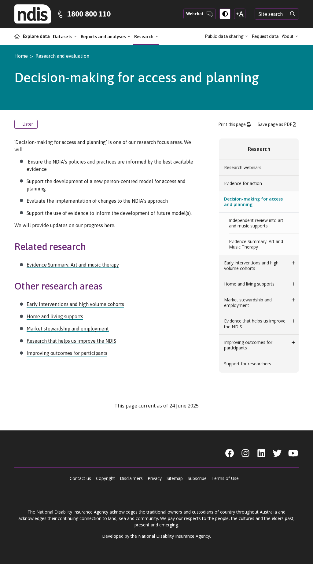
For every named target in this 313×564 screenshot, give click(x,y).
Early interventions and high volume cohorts (75, 304)
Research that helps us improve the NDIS (71, 341)
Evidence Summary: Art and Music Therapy (256, 244)
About (288, 36)
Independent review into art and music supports (256, 223)
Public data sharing (225, 36)
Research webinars (242, 167)
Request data (265, 36)
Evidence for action (243, 183)
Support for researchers (247, 364)
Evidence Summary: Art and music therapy (73, 264)
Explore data (36, 36)
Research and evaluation (62, 56)
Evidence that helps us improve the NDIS (254, 323)
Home (21, 56)
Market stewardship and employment (68, 328)
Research (144, 36)
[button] (293, 199)
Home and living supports (55, 316)
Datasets (63, 36)
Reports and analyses (104, 36)
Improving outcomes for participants (67, 353)
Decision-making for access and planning (253, 201)
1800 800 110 (89, 14)
